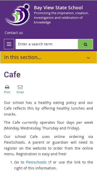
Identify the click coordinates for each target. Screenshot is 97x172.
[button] (85, 44)
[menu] (9, 44)
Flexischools (38, 162)
